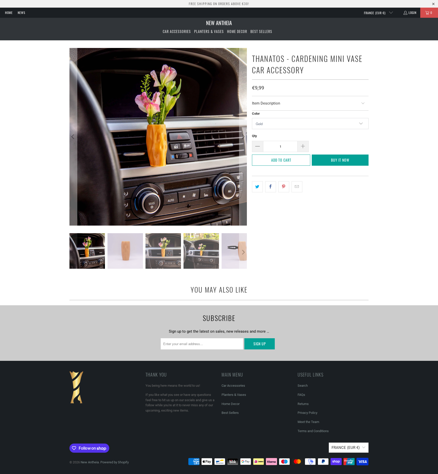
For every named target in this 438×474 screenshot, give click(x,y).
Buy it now (340, 160)
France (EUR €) (375, 13)
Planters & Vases (234, 395)
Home (9, 12)
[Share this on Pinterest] (283, 186)
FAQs (301, 395)
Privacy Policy (307, 413)
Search (303, 385)
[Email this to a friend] (296, 186)
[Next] (243, 137)
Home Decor (231, 404)
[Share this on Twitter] (257, 186)
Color (256, 113)
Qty (254, 136)
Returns (303, 404)
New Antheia (90, 462)
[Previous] (73, 137)
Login (412, 12)
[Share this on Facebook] (270, 186)
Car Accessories (233, 385)
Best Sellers (230, 413)
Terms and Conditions (313, 431)
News (21, 12)
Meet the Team (308, 422)
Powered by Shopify (114, 462)
